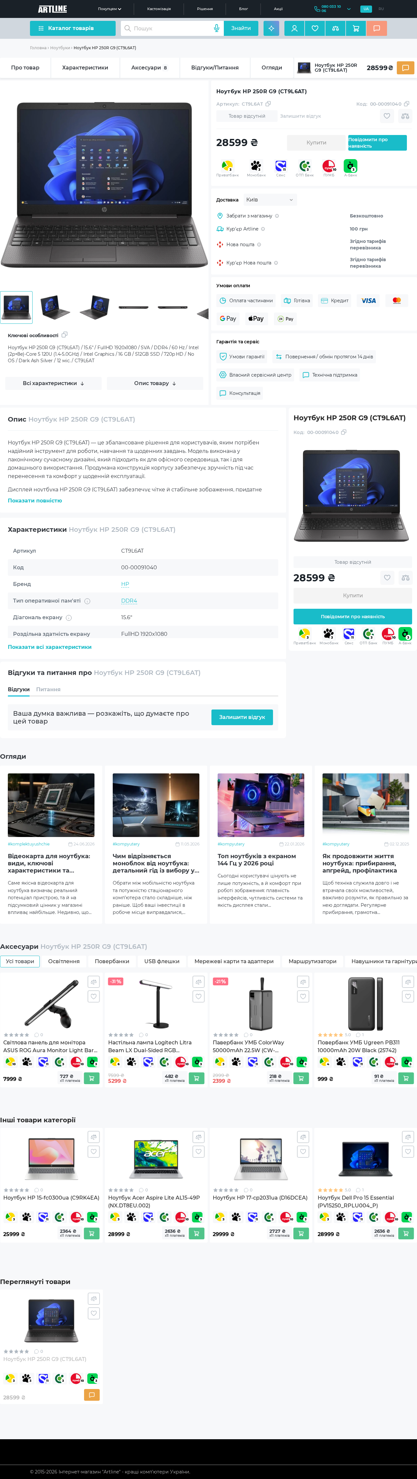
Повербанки (112, 961)
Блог (243, 9)
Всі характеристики (50, 383)
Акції (278, 9)
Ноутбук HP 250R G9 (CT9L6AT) (105, 47)
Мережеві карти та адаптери (234, 961)
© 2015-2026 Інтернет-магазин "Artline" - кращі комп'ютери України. (110, 1472)
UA (366, 9)
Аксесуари (149, 68)
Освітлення (64, 961)
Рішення (205, 9)
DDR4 (129, 601)
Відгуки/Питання (215, 68)
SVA (126, 651)
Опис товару (151, 383)
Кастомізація (159, 9)
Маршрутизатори (313, 961)
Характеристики (85, 68)
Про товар (25, 68)
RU (381, 9)
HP (125, 584)
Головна (38, 47)
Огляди (272, 68)
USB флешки (162, 961)
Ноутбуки (60, 47)
